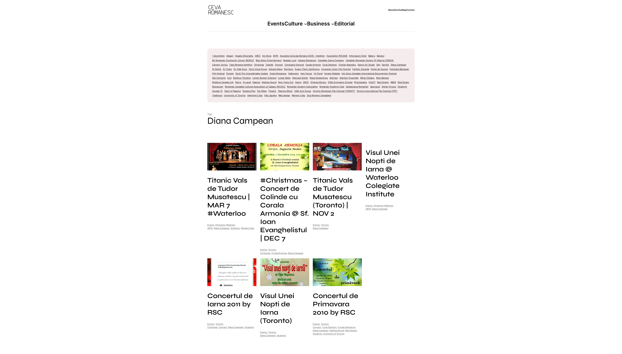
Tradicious (217, 95)
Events (210, 225)
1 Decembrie (218, 55)
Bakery (371, 55)
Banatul (380, 55)
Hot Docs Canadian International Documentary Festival (369, 73)
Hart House (306, 73)
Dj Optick (216, 69)
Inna (229, 78)
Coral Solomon (329, 64)
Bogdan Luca (289, 60)
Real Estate (403, 82)
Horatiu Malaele (332, 73)
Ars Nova (266, 55)
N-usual (247, 82)
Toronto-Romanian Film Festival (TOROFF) (334, 91)
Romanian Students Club (331, 86)
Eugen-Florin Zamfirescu (307, 69)
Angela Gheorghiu (244, 55)
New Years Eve (286, 82)
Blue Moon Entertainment (269, 60)
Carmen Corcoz (220, 64)
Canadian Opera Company (331, 60)
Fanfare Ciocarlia (360, 69)
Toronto (272, 249)
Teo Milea (262, 91)
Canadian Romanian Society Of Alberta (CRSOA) (370, 60)
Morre (238, 82)
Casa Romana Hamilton (240, 64)
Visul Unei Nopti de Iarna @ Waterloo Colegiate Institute (383, 173)
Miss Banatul (382, 78)
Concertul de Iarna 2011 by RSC (230, 304)
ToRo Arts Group (302, 91)
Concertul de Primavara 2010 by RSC (335, 304)
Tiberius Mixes (285, 91)
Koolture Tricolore (242, 78)
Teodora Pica (248, 91)
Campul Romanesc (307, 60)
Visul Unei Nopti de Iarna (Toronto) (277, 308)
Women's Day (298, 95)
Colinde (269, 64)
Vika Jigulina (270, 95)
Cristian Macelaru (347, 64)
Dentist (385, 64)
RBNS (393, 82)
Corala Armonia (313, 64)
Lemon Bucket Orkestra (264, 78)
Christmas (259, 64)
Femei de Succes (379, 69)
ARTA (275, 55)
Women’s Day (247, 228)
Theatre (272, 91)
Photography (360, 82)
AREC (257, 55)
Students (402, 86)
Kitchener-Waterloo (225, 225)
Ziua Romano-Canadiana (319, 95)
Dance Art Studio (366, 64)
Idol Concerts (219, 78)
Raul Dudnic (383, 82)
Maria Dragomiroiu (319, 78)
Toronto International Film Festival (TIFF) (377, 91)
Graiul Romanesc (278, 73)
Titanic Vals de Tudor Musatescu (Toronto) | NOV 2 (333, 197)
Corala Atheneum (346, 327)
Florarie (230, 73)
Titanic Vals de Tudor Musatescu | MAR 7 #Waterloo (228, 197)
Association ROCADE (337, 55)
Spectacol (375, 86)
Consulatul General (294, 64)
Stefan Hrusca (389, 86)
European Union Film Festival (336, 69)
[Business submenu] (332, 23)
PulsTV (372, 82)
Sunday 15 (217, 91)
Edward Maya (275, 69)
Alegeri (229, 55)
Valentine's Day (255, 95)
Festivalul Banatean (399, 69)
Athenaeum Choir (358, 55)
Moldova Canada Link (223, 82)
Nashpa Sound (269, 82)
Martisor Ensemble (349, 78)
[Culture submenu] (305, 23)
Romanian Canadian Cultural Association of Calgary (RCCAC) (255, 86)
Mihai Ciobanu (367, 78)
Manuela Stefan (300, 78)
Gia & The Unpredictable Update (251, 73)
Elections (288, 69)
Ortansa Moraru (318, 82)
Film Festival (218, 73)
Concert (279, 64)
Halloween (293, 73)
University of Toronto (235, 95)
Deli (378, 64)
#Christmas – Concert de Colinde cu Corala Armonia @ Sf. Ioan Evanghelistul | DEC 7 (284, 209)
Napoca (256, 82)
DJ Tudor (227, 69)
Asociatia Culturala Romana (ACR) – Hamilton (302, 55)
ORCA (306, 82)
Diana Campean (398, 64)
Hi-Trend (318, 73)
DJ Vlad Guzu (240, 69)
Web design (284, 95)
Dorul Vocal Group (258, 69)
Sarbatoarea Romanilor (357, 86)
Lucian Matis (284, 78)
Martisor (334, 78)
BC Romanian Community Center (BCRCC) (233, 60)
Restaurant (217, 86)
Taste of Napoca (232, 91)
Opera (298, 82)
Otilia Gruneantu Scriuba (340, 82)
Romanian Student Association (302, 86)
